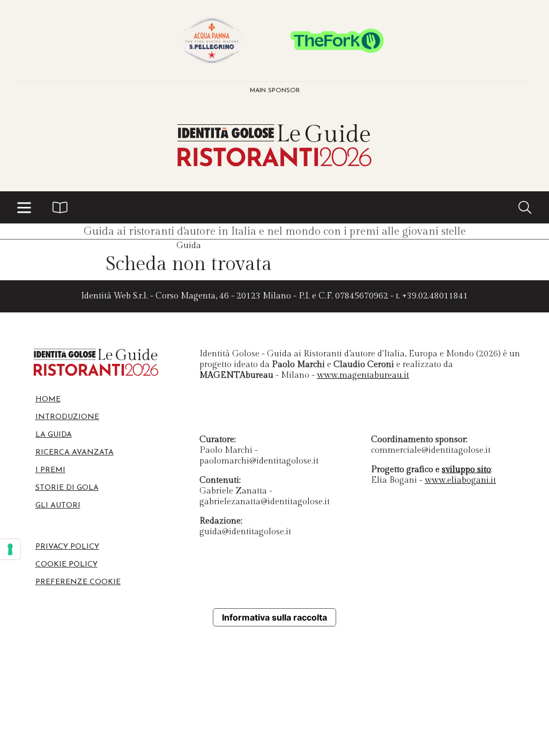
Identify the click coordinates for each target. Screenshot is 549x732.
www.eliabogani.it (460, 480)
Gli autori (57, 506)
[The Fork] (337, 41)
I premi (50, 470)
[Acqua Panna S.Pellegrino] (211, 41)
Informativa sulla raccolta (274, 617)
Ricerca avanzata (74, 453)
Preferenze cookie (78, 582)
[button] (24, 207)
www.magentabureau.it (363, 375)
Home (48, 399)
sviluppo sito (466, 470)
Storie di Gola (67, 488)
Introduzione (67, 417)
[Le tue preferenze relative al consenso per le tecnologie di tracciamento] (10, 549)
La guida (53, 435)
